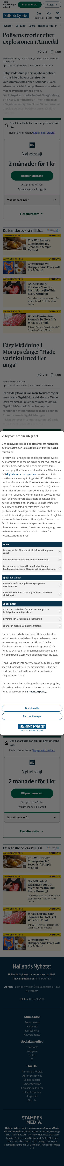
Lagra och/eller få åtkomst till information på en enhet (28, 551)
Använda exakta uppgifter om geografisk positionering (24, 585)
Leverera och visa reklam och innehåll (22, 618)
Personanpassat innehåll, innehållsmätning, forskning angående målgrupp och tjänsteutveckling (30, 567)
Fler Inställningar (32, 716)
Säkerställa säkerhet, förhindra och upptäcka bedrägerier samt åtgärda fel (26, 611)
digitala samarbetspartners (21, 474)
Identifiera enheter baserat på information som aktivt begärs (27, 594)
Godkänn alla (32, 708)
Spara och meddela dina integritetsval (22, 625)
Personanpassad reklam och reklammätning (25, 559)
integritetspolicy (36, 691)
